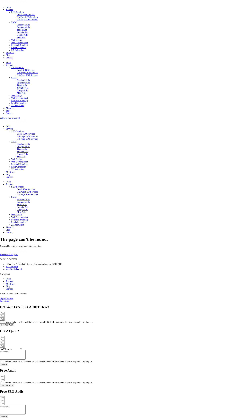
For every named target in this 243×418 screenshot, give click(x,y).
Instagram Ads (23, 27)
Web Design (16, 40)
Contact (9, 57)
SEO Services (17, 12)
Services (9, 9)
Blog (8, 55)
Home (8, 7)
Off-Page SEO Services (27, 19)
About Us (10, 52)
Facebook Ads (23, 25)
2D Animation (17, 50)
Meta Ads (21, 37)
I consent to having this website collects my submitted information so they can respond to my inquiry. (48, 322)
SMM (13, 22)
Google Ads (22, 35)
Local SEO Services (26, 14)
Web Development (19, 42)
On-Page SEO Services (27, 17)
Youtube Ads (22, 32)
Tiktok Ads (22, 30)
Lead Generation (18, 47)
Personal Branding (19, 45)
